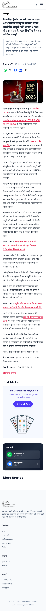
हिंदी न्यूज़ (6, 14)
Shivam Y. (8, 64)
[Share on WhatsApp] (5, 70)
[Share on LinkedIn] (20, 70)
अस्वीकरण (5, 588)
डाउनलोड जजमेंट (9, 373)
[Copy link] (26, 70)
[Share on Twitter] (10, 70)
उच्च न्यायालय (7, 543)
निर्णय (4, 547)
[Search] (36, 5)
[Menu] (41, 5)
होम (3, 531)
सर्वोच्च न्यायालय (7, 539)
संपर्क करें (5, 565)
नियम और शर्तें (7, 584)
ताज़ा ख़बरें (5, 535)
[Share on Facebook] (15, 70)
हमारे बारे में (6, 561)
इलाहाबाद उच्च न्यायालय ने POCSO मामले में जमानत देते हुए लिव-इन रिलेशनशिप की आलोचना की (19, 245)
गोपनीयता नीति (7, 580)
